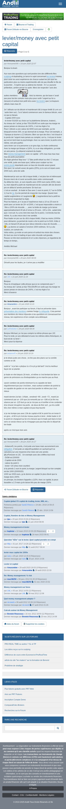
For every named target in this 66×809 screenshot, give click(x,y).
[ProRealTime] (33, 16)
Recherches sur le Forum (15, 710)
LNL (9, 591)
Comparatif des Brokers (14, 705)
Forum (9, 25)
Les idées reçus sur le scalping (17, 649)
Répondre (10, 51)
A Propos (33, 788)
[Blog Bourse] (10, 4)
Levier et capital (11, 564)
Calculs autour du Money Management (20, 610)
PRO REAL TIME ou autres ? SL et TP (20, 644)
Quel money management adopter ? (19, 599)
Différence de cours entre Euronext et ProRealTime (26, 655)
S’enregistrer (38, 29)
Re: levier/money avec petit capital (19, 255)
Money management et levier (16, 527)
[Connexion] (49, 29)
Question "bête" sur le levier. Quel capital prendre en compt (30, 540)
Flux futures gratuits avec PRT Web (19, 689)
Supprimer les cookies (34, 624)
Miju (9, 544)
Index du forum (12, 624)
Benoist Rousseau (15, 614)
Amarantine (12, 568)
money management (16, 154)
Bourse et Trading (26, 25)
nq (13, 193)
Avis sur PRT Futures (13, 694)
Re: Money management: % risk (18, 576)
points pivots (9, 165)
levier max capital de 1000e (16, 552)
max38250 (11, 579)
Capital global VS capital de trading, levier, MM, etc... (26, 501)
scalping (7, 76)
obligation (8, 449)
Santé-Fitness (28, 505)
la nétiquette (44, 311)
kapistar (10, 531)
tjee (8, 519)
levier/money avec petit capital (30, 41)
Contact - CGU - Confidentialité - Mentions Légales (33, 795)
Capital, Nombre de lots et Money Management (24, 516)
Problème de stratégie (14, 666)
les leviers (51, 76)
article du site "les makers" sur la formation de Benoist (27, 660)
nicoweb (10, 602)
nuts (9, 556)
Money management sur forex (17, 587)
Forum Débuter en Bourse (17, 29)
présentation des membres (15, 311)
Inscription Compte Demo (15, 700)
